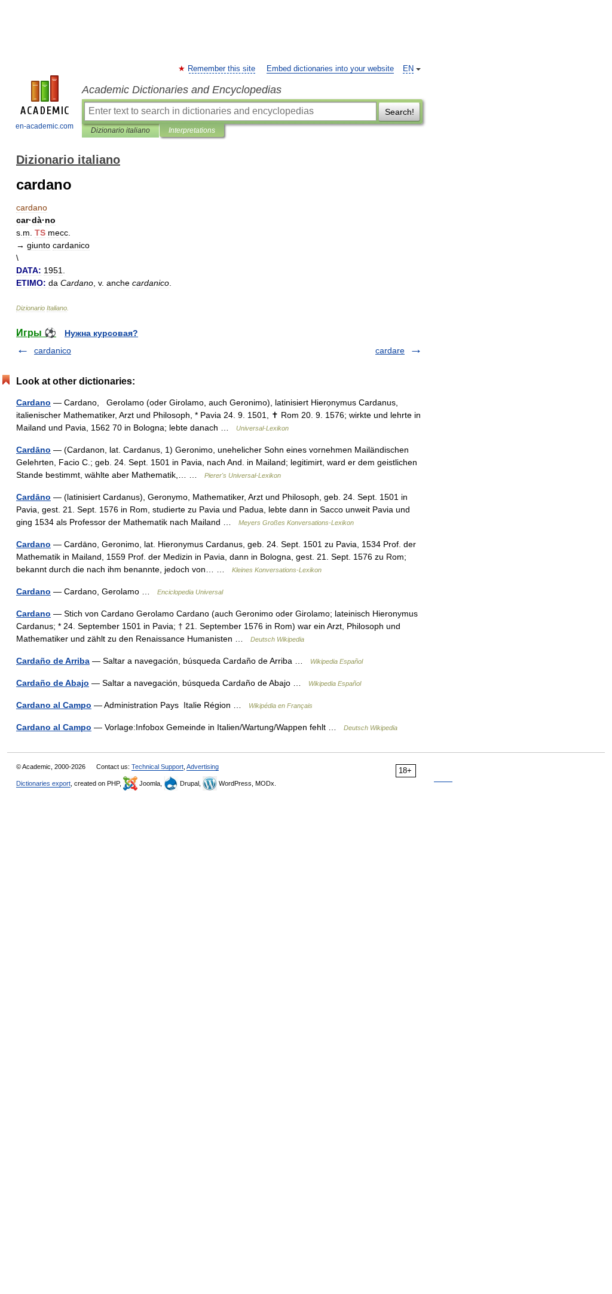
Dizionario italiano (120, 130)
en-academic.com (45, 126)
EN (408, 69)
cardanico (52, 350)
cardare (390, 350)
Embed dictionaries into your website (330, 69)
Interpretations (192, 130)
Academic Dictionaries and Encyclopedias (181, 90)
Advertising (202, 766)
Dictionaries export (43, 783)
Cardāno (33, 449)
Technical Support (157, 766)
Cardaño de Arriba (53, 661)
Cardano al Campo (53, 705)
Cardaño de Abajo (52, 683)
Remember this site (222, 69)
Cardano (33, 402)
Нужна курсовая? (101, 333)
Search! (399, 112)
